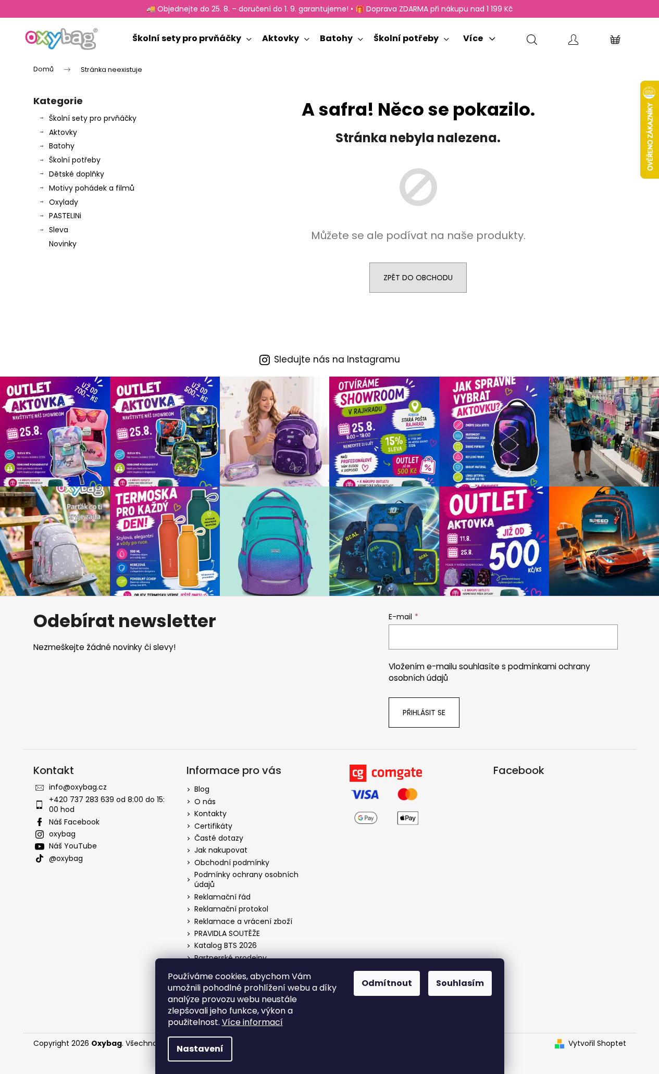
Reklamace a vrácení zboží (243, 921)
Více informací (252, 1022)
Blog (201, 789)
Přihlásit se (424, 712)
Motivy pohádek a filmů (91, 188)
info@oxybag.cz (78, 787)
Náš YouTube (73, 846)
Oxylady (63, 202)
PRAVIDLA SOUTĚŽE (227, 933)
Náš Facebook (74, 822)
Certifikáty (213, 826)
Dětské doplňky (76, 174)
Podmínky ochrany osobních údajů (246, 879)
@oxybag (66, 858)
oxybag (62, 834)
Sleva (58, 229)
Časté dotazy (218, 838)
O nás (205, 801)
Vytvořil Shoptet (597, 1043)
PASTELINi (65, 215)
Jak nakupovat (220, 850)
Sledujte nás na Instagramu (337, 360)
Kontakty (210, 813)
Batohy (61, 146)
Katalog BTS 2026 (225, 945)
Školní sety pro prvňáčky (92, 118)
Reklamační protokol (231, 909)
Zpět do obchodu (418, 277)
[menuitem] (192, 36)
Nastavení (200, 1049)
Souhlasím (460, 983)
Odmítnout (387, 983)
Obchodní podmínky (231, 862)
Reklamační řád (222, 897)
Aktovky (63, 132)
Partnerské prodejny (230, 958)
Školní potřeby (75, 160)
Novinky (63, 244)
